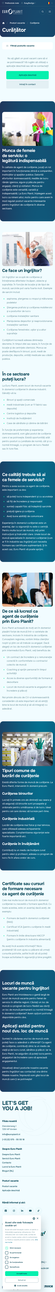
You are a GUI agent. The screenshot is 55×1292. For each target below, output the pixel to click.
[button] (21, 1285)
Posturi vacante (17, 23)
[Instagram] (14, 1210)
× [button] (37, 1218)
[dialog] (22, 1252)
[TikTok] (38, 1210)
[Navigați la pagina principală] (12, 11)
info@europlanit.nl (11, 1134)
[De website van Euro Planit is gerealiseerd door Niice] (48, 1286)
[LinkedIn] (22, 1210)
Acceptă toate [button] (21, 1274)
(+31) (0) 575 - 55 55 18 (13, 1139)
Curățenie (34, 23)
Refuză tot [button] (22, 1280)
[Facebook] (5, 1210)
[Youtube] (30, 1210)
